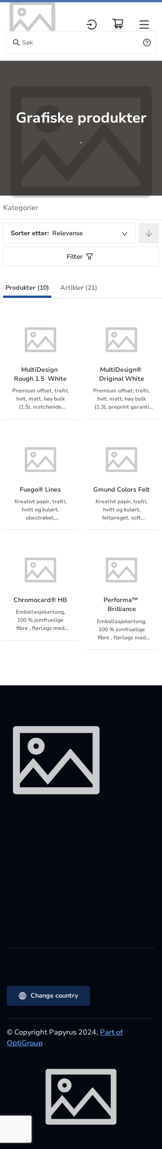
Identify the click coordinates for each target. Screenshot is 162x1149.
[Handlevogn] (117, 23)
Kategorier (20, 208)
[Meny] (144, 24)
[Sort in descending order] (149, 233)
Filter (75, 256)
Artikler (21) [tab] (78, 287)
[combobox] (69, 233)
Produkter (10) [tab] (27, 287)
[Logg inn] (91, 24)
